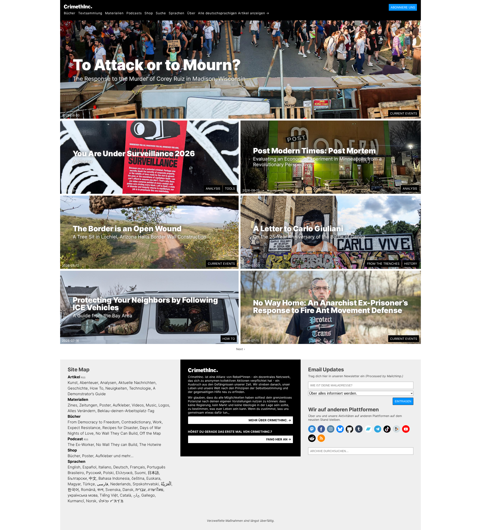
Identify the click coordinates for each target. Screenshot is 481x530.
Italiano (104, 467)
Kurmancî (76, 501)
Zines (72, 405)
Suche (161, 13)
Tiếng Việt (109, 495)
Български (77, 478)
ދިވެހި (136, 495)
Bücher (69, 13)
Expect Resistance (84, 427)
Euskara (153, 478)
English (74, 467)
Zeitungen (88, 405)
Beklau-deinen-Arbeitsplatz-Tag (126, 411)
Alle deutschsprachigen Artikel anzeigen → (233, 13)
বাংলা (100, 489)
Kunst (73, 382)
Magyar (74, 484)
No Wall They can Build (116, 444)
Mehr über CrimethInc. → (270, 420)
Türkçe (89, 484)
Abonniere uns (403, 7)
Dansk (128, 489)
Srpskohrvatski (146, 484)
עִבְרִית (140, 489)
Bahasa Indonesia (113, 478)
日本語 (153, 472)
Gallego (148, 495)
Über (191, 13)
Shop (148, 13)
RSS (83, 377)
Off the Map (150, 433)
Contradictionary (136, 422)
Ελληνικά (124, 472)
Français (137, 467)
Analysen (108, 382)
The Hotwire (150, 444)
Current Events (403, 113)
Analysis (213, 188)
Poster (105, 405)
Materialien (114, 13)
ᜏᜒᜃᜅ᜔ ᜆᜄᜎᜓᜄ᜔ (110, 501)
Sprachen (176, 13)
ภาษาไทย (155, 489)
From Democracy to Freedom (93, 422)
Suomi (140, 472)
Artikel (74, 377)
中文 (92, 478)
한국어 (73, 489)
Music (151, 405)
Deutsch (120, 467)
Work (157, 422)
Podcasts (134, 13)
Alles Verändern (81, 411)
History (410, 263)
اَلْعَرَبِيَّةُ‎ (166, 484)
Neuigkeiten (116, 388)
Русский (93, 472)
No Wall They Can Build (117, 433)
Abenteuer (89, 382)
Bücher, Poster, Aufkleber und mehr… (101, 456)
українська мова (83, 495)
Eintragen (403, 401)
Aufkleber (121, 405)
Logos (163, 405)
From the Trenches (383, 263)
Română (88, 489)
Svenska (112, 489)
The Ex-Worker (81, 444)
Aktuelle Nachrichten (137, 382)
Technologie (140, 388)
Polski (108, 472)
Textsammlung (90, 13)
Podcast (75, 439)
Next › (240, 349)
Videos (138, 405)
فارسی (102, 484)
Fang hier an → (278, 439)
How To (228, 339)
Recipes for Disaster (120, 427)
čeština (138, 478)
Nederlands (120, 484)
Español (89, 467)
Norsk (91, 501)
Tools (230, 188)
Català (125, 495)
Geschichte (78, 388)
